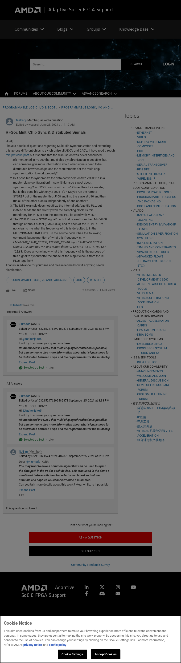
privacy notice (32, 645)
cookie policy (57, 645)
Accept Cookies (106, 654)
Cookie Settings (72, 654)
